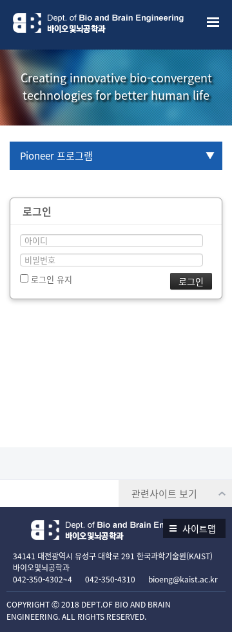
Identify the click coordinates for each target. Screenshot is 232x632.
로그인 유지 (50, 279)
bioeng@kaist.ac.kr (183, 579)
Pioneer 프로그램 (56, 156)
